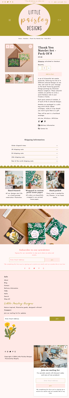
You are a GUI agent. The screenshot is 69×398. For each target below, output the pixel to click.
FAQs (6, 291)
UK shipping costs (18, 149)
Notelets (25, 38)
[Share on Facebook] (39, 122)
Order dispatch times (19, 145)
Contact (6, 285)
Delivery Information (48, 125)
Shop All (7, 299)
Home (20, 38)
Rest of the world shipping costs (22, 161)
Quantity (41, 65)
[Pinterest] (10, 2)
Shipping (41, 61)
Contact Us (44, 129)
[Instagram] (5, 2)
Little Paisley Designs (24, 356)
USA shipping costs (18, 157)
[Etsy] (13, 2)
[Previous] (8, 46)
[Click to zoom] (30, 46)
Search (6, 296)
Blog (5, 283)
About (6, 280)
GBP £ (55, 2)
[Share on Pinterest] (45, 122)
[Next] (12, 46)
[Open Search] (49, 2)
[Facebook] (3, 2)
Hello (6, 294)
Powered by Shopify (12, 359)
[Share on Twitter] (42, 122)
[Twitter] (8, 2)
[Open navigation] (9, 20)
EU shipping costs (18, 153)
